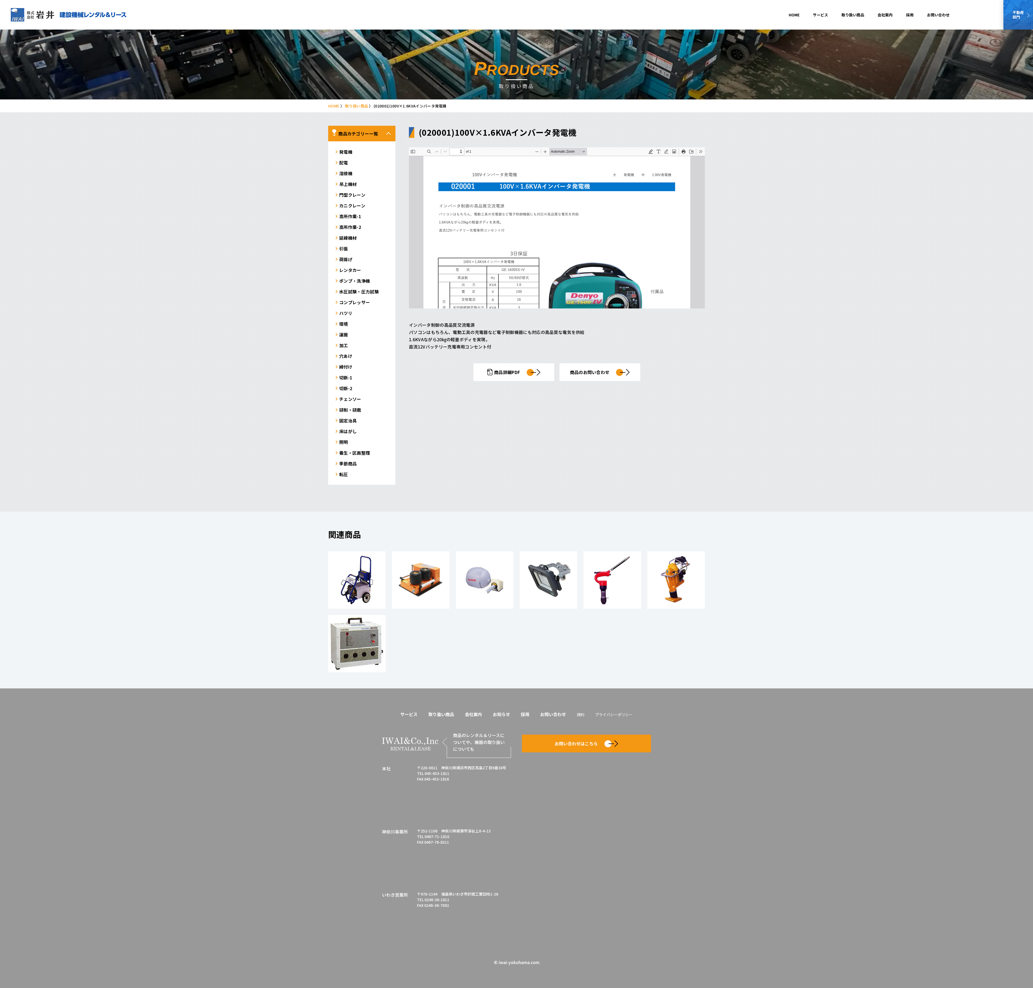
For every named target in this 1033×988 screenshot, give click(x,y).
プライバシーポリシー (614, 714)
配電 (343, 162)
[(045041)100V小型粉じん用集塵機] (484, 580)
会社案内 (885, 14)
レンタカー (350, 270)
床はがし (348, 431)
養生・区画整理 (354, 453)
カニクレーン (352, 205)
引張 (343, 248)
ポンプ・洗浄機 (354, 281)
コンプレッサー (354, 302)
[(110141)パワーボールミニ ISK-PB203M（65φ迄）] (420, 580)
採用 (910, 14)
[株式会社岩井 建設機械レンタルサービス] (68, 14)
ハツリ (345, 313)
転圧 (343, 474)
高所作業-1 (350, 216)
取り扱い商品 (852, 14)
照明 (343, 442)
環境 (343, 324)
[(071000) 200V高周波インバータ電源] (356, 643)
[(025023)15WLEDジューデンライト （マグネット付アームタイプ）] (548, 580)
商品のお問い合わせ (590, 372)
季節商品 (348, 463)
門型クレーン (352, 195)
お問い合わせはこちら (576, 743)
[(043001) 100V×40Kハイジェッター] (356, 580)
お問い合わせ (938, 14)
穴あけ (345, 356)
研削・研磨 (350, 410)
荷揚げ (345, 259)
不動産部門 (1018, 15)
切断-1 (345, 377)
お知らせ (501, 714)
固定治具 (348, 420)
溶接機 (345, 173)
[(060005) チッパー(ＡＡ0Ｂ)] (612, 580)
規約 (580, 714)
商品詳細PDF (507, 372)
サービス (820, 14)
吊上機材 (348, 184)
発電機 (345, 152)
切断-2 (345, 388)
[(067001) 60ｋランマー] (676, 580)
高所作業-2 (350, 227)
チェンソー (350, 399)
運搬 (343, 334)
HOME (794, 14)
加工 (343, 345)
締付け (345, 367)
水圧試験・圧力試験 (359, 291)
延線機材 (348, 238)
